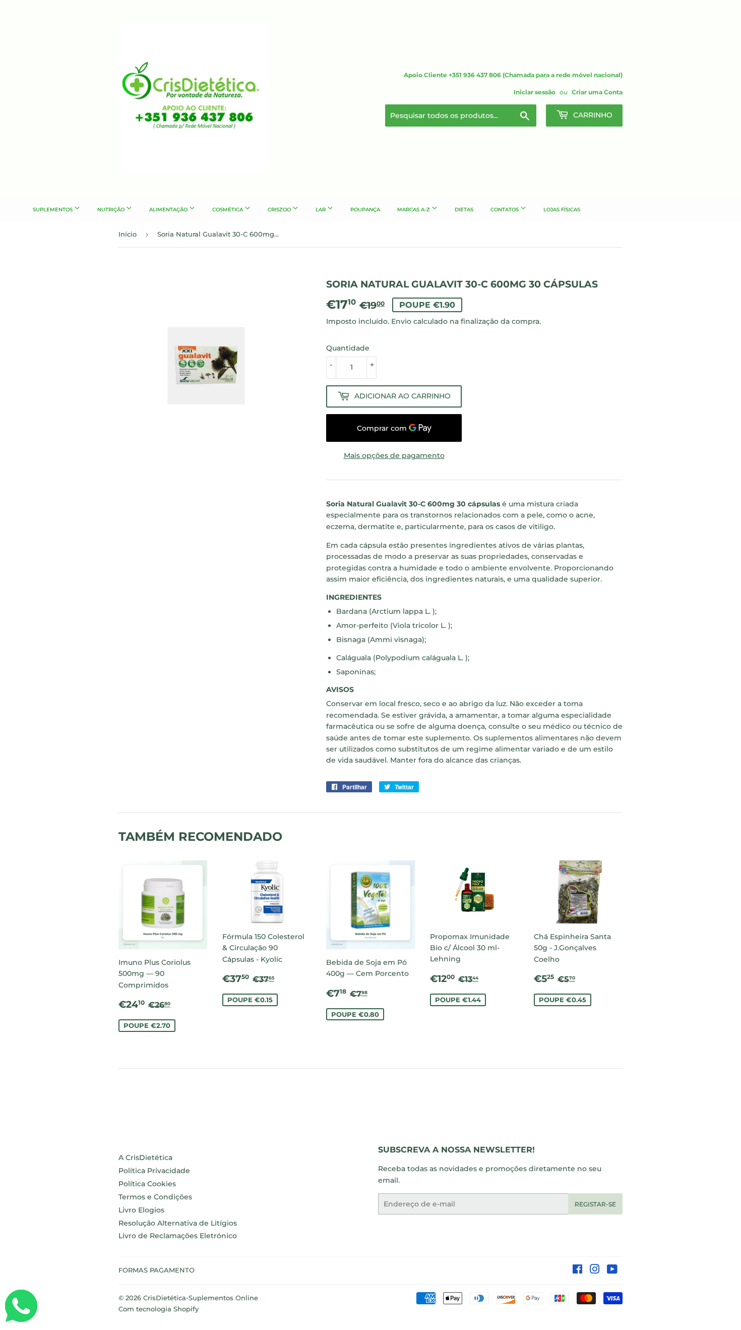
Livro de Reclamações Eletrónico (177, 1235)
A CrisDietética (145, 1157)
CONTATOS (505, 209)
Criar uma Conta (597, 92)
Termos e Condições (155, 1196)
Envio (401, 321)
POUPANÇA (365, 209)
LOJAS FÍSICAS (561, 209)
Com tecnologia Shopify (158, 1309)
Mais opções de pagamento (394, 455)
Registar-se (595, 1204)
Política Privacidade (154, 1170)
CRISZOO (280, 209)
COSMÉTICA (228, 209)
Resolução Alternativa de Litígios (177, 1223)
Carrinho (591, 115)
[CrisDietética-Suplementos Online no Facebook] (577, 1270)
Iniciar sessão (534, 92)
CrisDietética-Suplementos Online (200, 1298)
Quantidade (347, 348)
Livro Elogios (141, 1210)
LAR (321, 209)
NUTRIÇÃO (111, 209)
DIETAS (464, 209)
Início (127, 234)
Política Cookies (147, 1183)
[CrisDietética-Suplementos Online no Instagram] (595, 1270)
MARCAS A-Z (414, 209)
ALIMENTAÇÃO (169, 209)
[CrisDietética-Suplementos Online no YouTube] (612, 1270)
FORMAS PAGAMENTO (156, 1270)
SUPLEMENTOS (53, 209)
